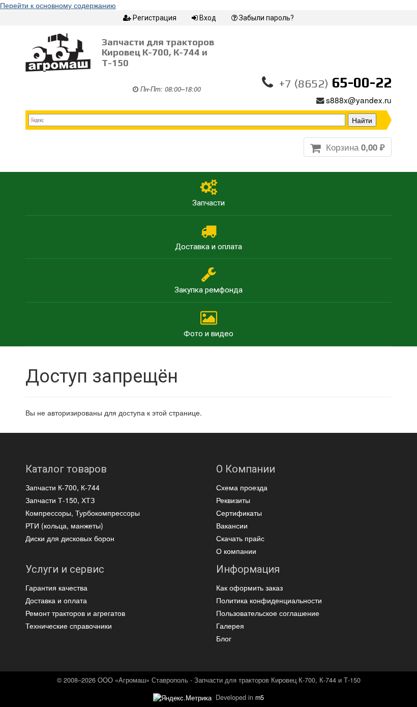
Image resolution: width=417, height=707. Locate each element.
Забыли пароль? (266, 18)
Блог (223, 638)
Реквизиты (233, 500)
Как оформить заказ (249, 587)
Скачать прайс (240, 538)
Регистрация (154, 18)
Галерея (230, 626)
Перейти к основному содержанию (58, 5)
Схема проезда (241, 487)
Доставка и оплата (208, 246)
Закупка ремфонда (208, 289)
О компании (236, 551)
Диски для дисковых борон (69, 538)
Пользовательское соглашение (267, 613)
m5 (259, 697)
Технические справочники (68, 626)
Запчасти (208, 203)
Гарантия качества (56, 587)
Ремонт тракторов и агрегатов (75, 613)
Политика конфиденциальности (269, 600)
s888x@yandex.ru (359, 99)
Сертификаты (239, 513)
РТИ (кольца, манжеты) (64, 525)
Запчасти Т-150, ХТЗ (60, 500)
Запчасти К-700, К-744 (62, 487)
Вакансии (232, 525)
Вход (207, 18)
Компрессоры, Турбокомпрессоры (82, 513)
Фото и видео (208, 333)
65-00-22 (335, 82)
